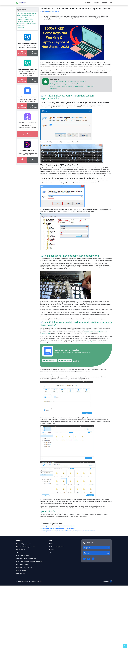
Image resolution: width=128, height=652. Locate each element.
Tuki (111, 2)
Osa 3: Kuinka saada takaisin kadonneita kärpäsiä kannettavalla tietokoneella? (27, 23)
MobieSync (19, 552)
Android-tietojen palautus (27, 69)
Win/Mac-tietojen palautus (27, 97)
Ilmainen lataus (50, 361)
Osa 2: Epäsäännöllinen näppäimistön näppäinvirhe (64, 84)
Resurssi (96, 2)
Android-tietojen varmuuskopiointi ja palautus (29, 561)
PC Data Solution (54, 11)
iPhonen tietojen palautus (27, 43)
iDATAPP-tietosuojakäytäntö (56, 547)
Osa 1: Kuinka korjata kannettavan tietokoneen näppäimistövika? (68, 81)
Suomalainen (106, 581)
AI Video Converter (27, 150)
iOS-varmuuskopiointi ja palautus (25, 547)
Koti (41, 11)
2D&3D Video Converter (27, 123)
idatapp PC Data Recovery (89, 342)
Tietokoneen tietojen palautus (66, 350)
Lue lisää (76, 361)
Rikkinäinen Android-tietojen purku (26, 558)
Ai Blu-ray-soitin (20, 573)
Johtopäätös (20, 27)
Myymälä (104, 2)
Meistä (50, 544)
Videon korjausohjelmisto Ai (24, 567)
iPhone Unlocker (20, 550)
